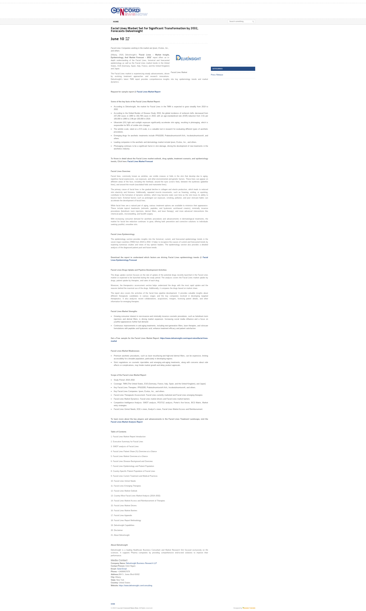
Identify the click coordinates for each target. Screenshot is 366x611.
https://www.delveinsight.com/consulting (135, 585)
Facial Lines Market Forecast (140, 161)
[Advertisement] (221, 10)
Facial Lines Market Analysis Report (127, 422)
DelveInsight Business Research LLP (141, 563)
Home (116, 21)
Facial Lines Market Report (148, 92)
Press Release (217, 75)
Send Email (122, 569)
